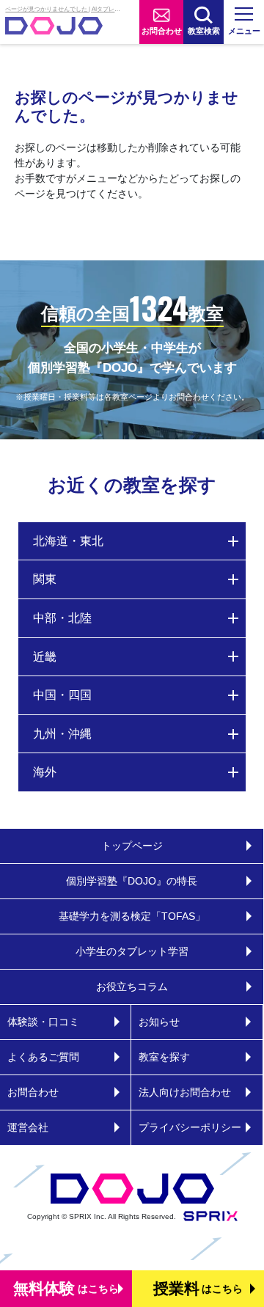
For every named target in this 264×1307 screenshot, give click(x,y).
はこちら (66, 1288)
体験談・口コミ (43, 1022)
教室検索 (204, 30)
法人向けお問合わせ (185, 1092)
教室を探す (164, 1057)
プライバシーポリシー (190, 1127)
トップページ (132, 846)
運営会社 (27, 1127)
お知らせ (159, 1022)
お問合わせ (162, 30)
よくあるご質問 (43, 1057)
